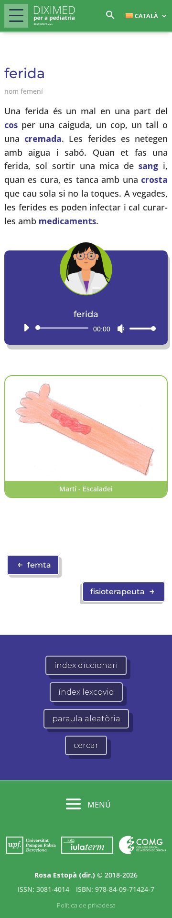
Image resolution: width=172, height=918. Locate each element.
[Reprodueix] (26, 327)
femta (34, 564)
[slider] (140, 328)
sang (148, 165)
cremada (43, 138)
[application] (86, 328)
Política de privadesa (86, 905)
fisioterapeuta (122, 591)
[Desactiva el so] (121, 328)
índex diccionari (86, 665)
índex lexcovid (86, 692)
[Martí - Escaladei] (86, 478)
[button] (110, 17)
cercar (86, 745)
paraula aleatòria (86, 718)
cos (11, 124)
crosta (154, 179)
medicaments (67, 221)
